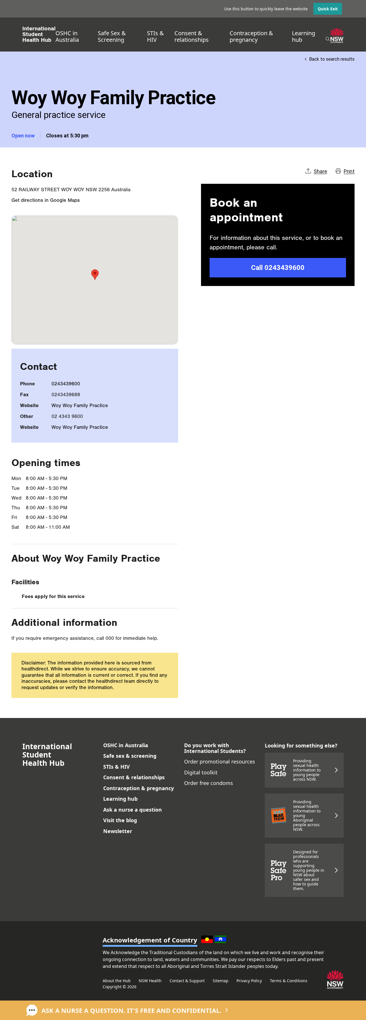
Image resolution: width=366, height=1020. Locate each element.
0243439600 (65, 384)
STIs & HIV (155, 36)
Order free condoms (208, 783)
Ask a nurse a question (132, 809)
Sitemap (220, 980)
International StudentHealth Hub (38, 34)
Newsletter (117, 831)
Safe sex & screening (129, 756)
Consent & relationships (191, 36)
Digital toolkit (201, 772)
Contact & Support (187, 980)
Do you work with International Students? (215, 748)
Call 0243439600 (278, 268)
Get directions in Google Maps (45, 200)
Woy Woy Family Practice (79, 406)
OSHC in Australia (67, 36)
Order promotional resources (219, 761)
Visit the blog (120, 820)
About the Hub (117, 980)
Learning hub (303, 36)
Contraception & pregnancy (251, 36)
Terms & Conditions (288, 980)
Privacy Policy (249, 980)
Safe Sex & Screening (112, 36)
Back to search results (332, 59)
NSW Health (150, 980)
